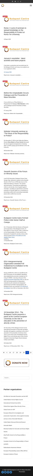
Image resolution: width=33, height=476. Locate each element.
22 (30, 352)
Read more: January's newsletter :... (13, 75)
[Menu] (31, 5)
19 (20, 352)
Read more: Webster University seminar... (14, 153)
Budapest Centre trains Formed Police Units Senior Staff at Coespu (16, 220)
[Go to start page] (4, 352)
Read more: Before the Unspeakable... (13, 113)
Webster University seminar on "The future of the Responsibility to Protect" (16, 133)
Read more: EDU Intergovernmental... (13, 294)
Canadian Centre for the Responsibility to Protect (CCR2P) (16, 443)
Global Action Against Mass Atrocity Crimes (14, 406)
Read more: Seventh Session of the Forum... (15, 200)
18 (17, 352)
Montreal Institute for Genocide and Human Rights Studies (16, 430)
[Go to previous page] (6, 352)
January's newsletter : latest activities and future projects (14, 59)
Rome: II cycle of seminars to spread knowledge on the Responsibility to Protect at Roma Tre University (15, 31)
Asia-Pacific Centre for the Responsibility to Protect (14, 436)
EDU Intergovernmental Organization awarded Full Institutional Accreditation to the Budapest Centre (16, 264)
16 (10, 352)
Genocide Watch (8, 425)
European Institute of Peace (11, 454)
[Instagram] (18, 1)
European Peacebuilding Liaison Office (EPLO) (15, 450)
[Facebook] (12, 1)
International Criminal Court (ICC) (12, 403)
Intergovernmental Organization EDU (13, 279)
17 (13, 352)
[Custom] (20, 1)
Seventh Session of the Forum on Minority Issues (15, 172)
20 (24, 352)
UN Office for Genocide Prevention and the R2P (16, 396)
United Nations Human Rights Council (13, 399)
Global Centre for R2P (9, 409)
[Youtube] (15, 1)
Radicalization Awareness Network (12, 447)
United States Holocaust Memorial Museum (15, 422)
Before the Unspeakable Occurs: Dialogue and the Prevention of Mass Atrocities (16, 95)
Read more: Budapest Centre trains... (13, 243)
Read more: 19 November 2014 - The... (14, 346)
